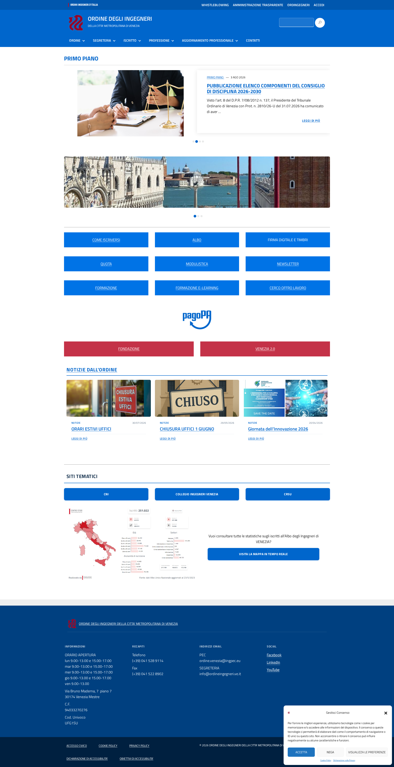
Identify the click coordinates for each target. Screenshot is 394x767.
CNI (106, 494)
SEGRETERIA (102, 40)
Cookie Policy (325, 760)
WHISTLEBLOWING (215, 4)
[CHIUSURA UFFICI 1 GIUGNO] (197, 398)
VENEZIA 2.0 (265, 349)
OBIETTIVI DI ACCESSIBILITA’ (136, 758)
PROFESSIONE (159, 40)
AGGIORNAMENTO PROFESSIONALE (208, 40)
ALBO (196, 240)
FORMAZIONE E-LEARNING (197, 288)
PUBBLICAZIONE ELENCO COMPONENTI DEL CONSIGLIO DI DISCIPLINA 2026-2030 (266, 88)
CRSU (288, 494)
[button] (386, 713)
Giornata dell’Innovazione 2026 (278, 428)
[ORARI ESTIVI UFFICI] (108, 398)
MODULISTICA (197, 264)
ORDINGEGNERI (298, 4)
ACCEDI (319, 4)
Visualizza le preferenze (367, 752)
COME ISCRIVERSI (106, 240)
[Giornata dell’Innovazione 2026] (285, 398)
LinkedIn (273, 662)
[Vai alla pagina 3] (200, 141)
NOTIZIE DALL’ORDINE (91, 369)
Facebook (274, 655)
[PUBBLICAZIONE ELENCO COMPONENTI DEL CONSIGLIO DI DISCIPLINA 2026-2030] (130, 103)
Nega (330, 752)
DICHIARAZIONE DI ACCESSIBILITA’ (87, 758)
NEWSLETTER (288, 264)
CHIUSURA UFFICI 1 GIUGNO (187, 428)
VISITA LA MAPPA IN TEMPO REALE (263, 554)
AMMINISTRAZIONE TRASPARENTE (258, 4)
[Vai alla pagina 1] (193, 141)
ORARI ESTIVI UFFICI (91, 428)
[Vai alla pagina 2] (196, 141)
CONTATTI (253, 40)
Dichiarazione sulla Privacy (344, 760)
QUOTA (106, 264)
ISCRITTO (130, 40)
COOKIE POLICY (108, 745)
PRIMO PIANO (215, 77)
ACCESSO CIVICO (76, 745)
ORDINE (74, 40)
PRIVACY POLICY (139, 745)
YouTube (273, 669)
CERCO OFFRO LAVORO (288, 288)
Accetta (301, 752)
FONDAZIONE (129, 349)
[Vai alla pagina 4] (203, 141)
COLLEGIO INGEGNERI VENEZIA (197, 494)
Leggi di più (79, 438)
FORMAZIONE (106, 288)
